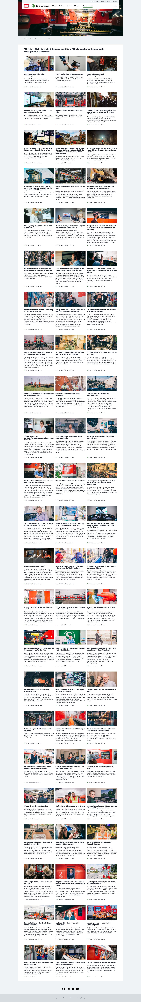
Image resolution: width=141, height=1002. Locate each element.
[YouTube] (77, 989)
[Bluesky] (72, 989)
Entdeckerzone (36, 38)
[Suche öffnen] (115, 6)
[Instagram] (68, 989)
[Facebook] (63, 989)
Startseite (26, 38)
